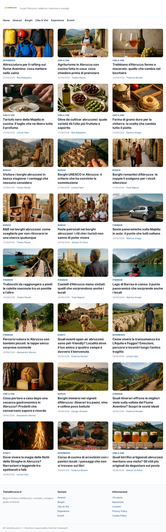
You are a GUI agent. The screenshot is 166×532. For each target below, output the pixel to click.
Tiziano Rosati (79, 77)
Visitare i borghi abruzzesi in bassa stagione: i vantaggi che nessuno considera (25, 179)
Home (6, 20)
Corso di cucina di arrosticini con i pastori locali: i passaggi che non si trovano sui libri (83, 461)
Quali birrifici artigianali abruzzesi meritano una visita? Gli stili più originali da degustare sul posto (138, 461)
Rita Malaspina (24, 77)
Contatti (116, 506)
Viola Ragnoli (132, 187)
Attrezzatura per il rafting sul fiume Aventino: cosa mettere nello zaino (25, 69)
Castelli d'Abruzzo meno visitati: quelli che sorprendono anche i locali (82, 288)
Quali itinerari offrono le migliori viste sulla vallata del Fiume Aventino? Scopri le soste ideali (136, 402)
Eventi (70, 20)
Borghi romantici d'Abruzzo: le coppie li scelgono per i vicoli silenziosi (135, 179)
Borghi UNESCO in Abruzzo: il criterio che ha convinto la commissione (80, 179)
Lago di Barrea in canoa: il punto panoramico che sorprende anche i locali (138, 288)
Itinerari (17, 20)
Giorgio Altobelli (79, 411)
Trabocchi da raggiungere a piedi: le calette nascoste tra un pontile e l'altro (28, 288)
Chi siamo (117, 497)
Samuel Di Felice (80, 242)
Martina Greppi (133, 132)
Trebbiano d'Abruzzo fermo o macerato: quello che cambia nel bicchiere (136, 69)
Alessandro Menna (26, 352)
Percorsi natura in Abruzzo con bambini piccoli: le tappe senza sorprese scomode (26, 343)
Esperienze (57, 20)
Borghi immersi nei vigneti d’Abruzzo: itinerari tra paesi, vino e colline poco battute (83, 402)
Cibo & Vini (41, 20)
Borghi (28, 20)
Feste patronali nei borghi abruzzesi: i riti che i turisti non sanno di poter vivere (80, 233)
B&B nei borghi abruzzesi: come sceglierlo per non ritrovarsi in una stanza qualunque (26, 233)
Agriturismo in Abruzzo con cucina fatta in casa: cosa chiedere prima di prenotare (78, 69)
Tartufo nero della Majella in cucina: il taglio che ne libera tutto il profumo (28, 124)
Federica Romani (134, 77)
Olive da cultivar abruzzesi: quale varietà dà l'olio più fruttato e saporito (82, 124)
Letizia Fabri (23, 132)
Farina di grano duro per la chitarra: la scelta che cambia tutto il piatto (134, 124)
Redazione (118, 502)
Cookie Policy (119, 515)
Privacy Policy (119, 511)
